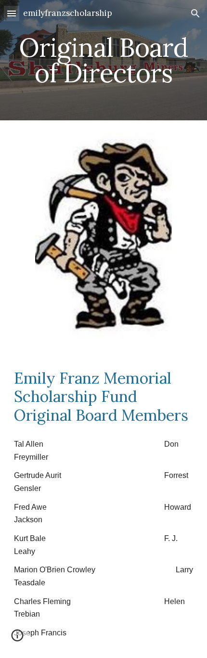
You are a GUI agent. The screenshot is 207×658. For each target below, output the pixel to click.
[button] (11, 13)
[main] (103, 60)
